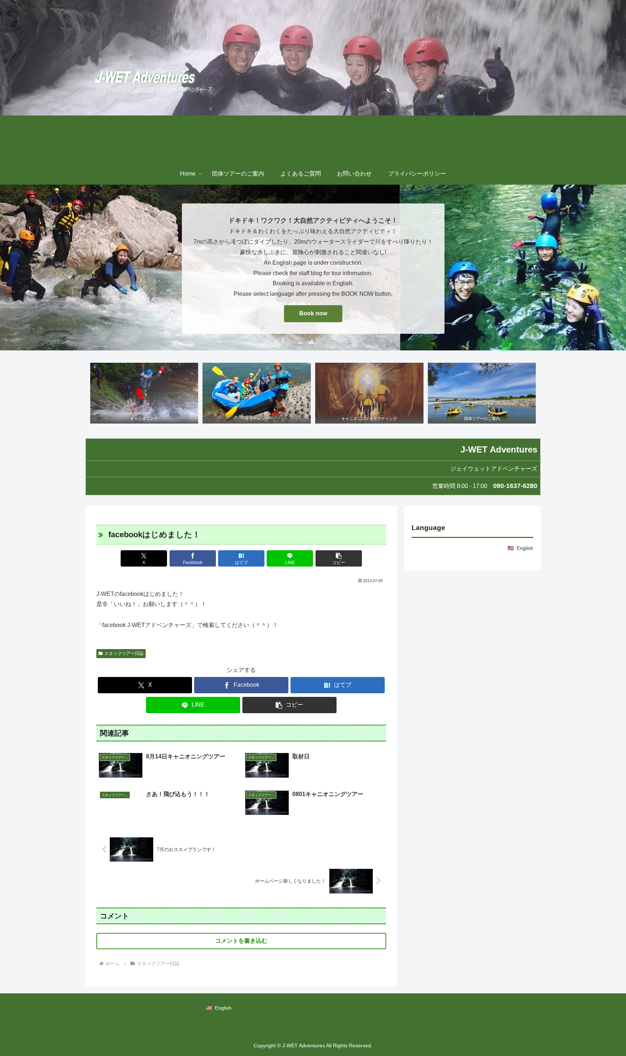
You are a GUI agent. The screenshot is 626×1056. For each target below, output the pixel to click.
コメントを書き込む (241, 941)
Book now (313, 313)
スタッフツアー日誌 (123, 653)
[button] (339, 558)
